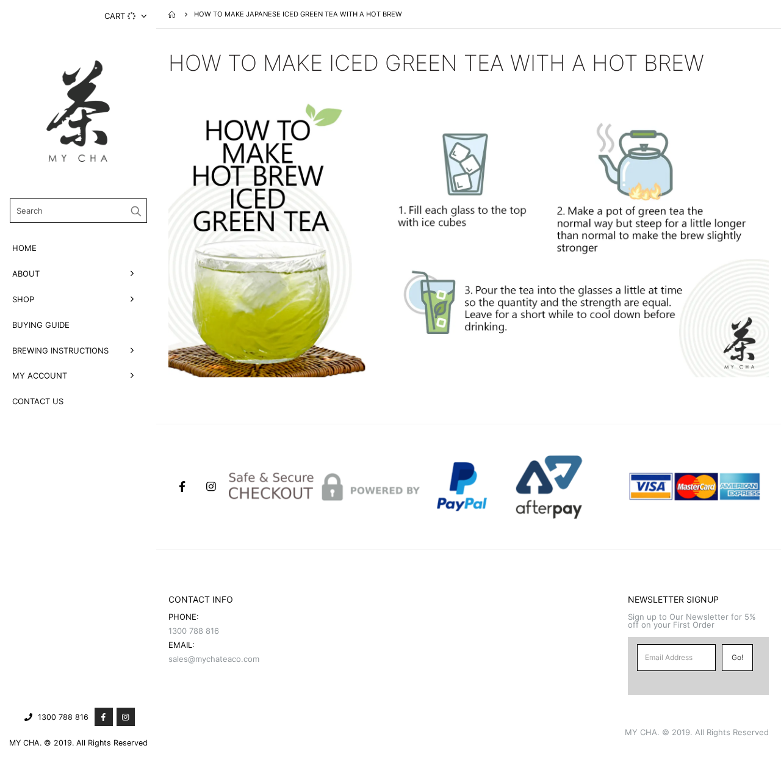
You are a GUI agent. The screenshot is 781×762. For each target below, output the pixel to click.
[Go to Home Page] (172, 14)
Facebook (182, 486)
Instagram (211, 486)
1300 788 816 (63, 717)
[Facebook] (104, 717)
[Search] (136, 210)
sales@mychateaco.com (213, 659)
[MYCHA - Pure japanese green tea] (78, 111)
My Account (39, 375)
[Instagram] (126, 717)
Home (24, 248)
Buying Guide (41, 325)
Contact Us (37, 401)
